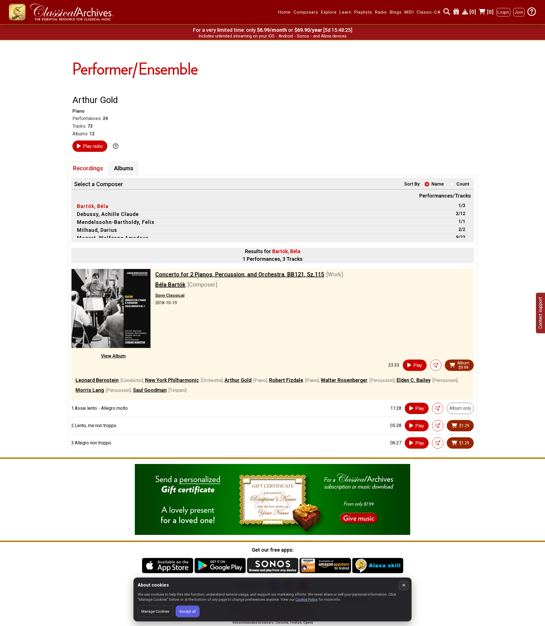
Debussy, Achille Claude (108, 214)
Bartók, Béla (92, 206)
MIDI (409, 12)
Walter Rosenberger (344, 380)
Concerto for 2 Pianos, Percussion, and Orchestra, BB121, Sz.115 (239, 274)
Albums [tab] (123, 168)
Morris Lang (90, 390)
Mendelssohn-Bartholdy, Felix (115, 222)
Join (518, 12)
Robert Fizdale (286, 380)
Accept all (187, 611)
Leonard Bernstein (97, 380)
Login (503, 12)
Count (462, 184)
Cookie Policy (306, 599)
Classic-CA (429, 12)
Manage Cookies (155, 611)
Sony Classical (170, 295)
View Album (113, 356)
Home (284, 12)
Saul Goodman (150, 390)
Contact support (540, 313)
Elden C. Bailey (414, 380)
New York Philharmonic (172, 380)
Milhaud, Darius (97, 230)
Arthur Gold (238, 380)
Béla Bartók (170, 284)
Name (437, 184)
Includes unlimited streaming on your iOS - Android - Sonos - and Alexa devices (272, 36)
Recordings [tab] (88, 168)
